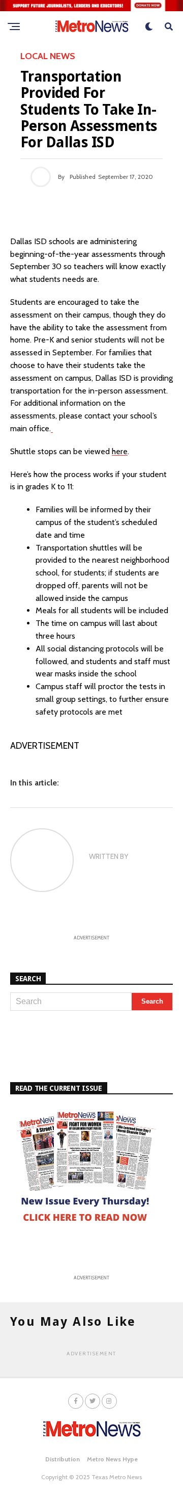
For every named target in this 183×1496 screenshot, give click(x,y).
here (120, 451)
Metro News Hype (112, 1459)
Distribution (62, 1459)
